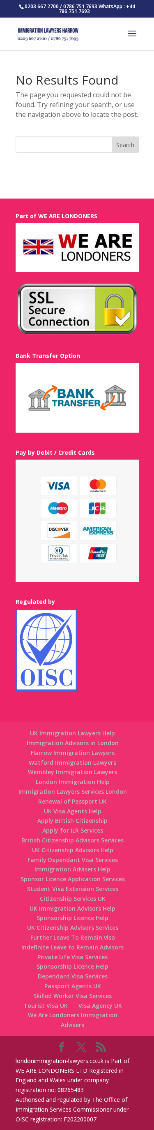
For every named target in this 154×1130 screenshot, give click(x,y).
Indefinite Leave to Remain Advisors (72, 947)
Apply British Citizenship (72, 820)
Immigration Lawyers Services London (72, 791)
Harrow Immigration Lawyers (73, 753)
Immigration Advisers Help (72, 869)
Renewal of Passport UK (72, 801)
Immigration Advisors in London (73, 743)
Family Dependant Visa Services (73, 860)
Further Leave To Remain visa (72, 937)
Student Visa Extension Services (72, 889)
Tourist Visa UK (45, 1005)
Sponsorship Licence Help (72, 918)
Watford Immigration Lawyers (72, 762)
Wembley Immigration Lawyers (72, 772)
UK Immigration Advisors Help (72, 908)
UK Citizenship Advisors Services (72, 927)
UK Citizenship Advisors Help (72, 850)
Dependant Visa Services (73, 976)
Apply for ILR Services (72, 830)
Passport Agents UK (72, 986)
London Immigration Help (73, 782)
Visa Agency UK (100, 1005)
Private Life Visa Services (72, 957)
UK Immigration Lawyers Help (72, 733)
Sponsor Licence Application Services (73, 879)
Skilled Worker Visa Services (72, 996)
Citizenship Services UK (73, 898)
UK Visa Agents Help (72, 811)
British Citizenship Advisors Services (72, 840)
